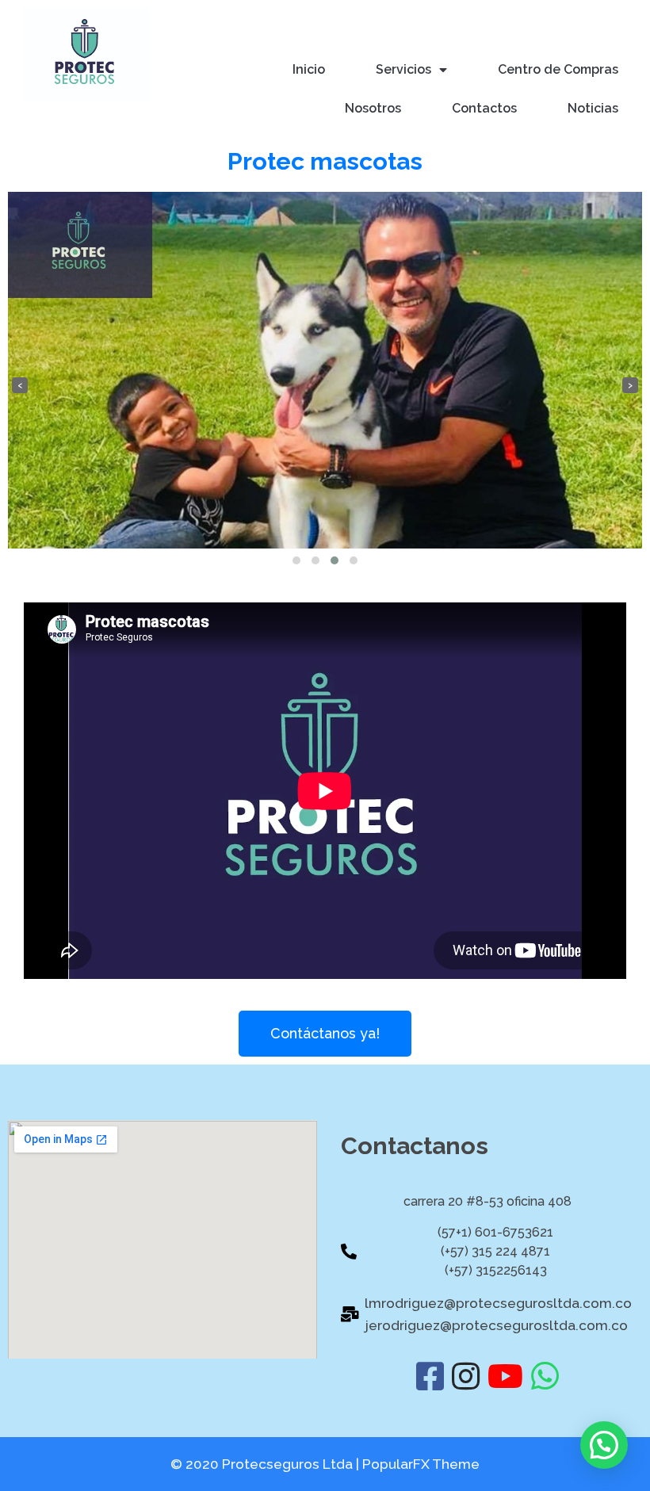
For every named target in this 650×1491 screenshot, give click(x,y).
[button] (296, 560)
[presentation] (20, 385)
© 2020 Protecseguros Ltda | (266, 1464)
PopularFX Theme (421, 1464)
